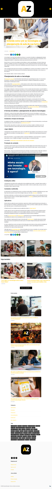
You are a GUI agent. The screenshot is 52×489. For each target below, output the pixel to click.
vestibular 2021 (14, 439)
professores (19, 436)
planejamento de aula (9, 78)
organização (33, 434)
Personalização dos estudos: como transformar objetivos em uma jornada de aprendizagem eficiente (25, 399)
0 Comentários (12, 51)
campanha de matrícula (20, 427)
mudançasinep (27, 434)
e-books (31, 196)
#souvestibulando (25, 378)
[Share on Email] (19, 55)
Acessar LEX (13, 481)
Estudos (29, 432)
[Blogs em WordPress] (50, 486)
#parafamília (14, 378)
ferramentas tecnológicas (33, 106)
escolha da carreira (18, 432)
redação (29, 436)
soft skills (34, 436)
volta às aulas (32, 439)
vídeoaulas (35, 192)
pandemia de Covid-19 (25, 122)
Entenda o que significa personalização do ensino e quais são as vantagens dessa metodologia (40, 253)
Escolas (12, 432)
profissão (25, 436)
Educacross (27, 133)
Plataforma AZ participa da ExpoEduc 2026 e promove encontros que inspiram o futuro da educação (25, 345)
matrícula (22, 434)
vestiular (27, 439)
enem (32, 429)
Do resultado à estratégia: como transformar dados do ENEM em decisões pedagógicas (24, 318)
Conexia (12, 469)
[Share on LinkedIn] (15, 55)
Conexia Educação (12, 215)
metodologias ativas (16, 229)
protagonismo (45, 101)
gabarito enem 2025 (35, 432)
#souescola (4, 263)
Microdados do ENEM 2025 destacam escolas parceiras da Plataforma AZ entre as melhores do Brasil (25, 372)
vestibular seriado (21, 439)
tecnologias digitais (16, 83)
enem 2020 (35, 429)
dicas (20, 429)
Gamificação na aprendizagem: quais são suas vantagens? (22, 140)
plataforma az (13, 436)
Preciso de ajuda (14, 479)
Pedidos (12, 476)
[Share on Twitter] (13, 55)
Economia (23, 429)
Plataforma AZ (21, 215)
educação (28, 429)
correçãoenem (28, 427)
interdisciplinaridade (15, 434)
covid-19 (33, 427)
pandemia (38, 434)
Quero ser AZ (13, 467)
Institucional (19, 297)
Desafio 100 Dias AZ (14, 429)
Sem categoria (13, 420)
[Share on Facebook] (11, 55)
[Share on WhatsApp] (17, 55)
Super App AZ (33, 208)
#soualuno (19, 378)
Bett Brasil (13, 427)
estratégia (25, 432)
